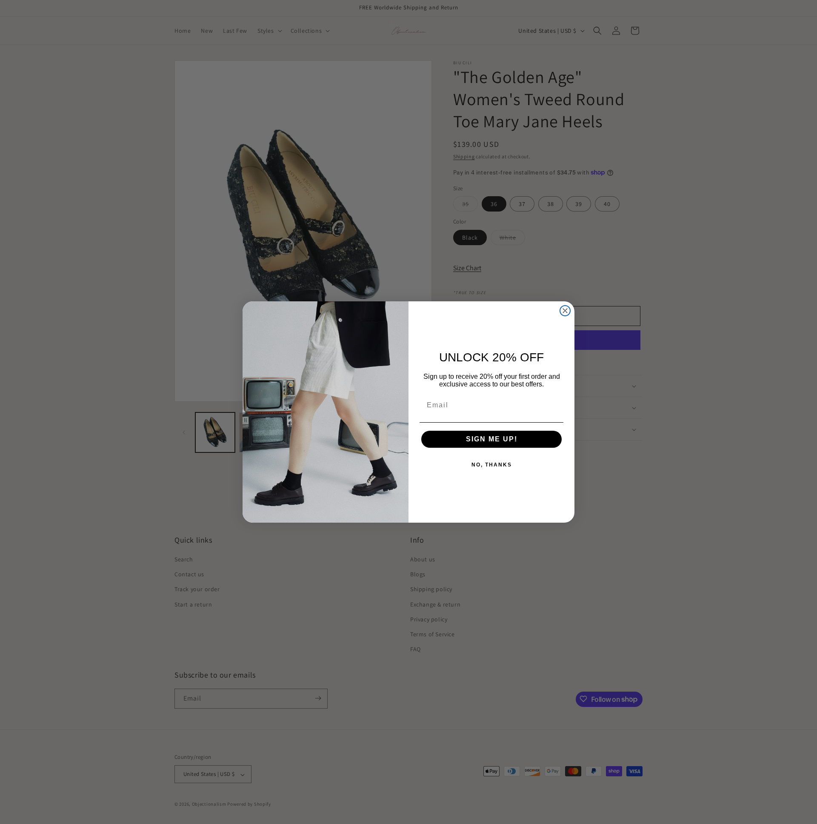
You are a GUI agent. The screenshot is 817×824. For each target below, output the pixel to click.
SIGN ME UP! (491, 439)
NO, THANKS (491, 465)
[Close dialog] (565, 311)
